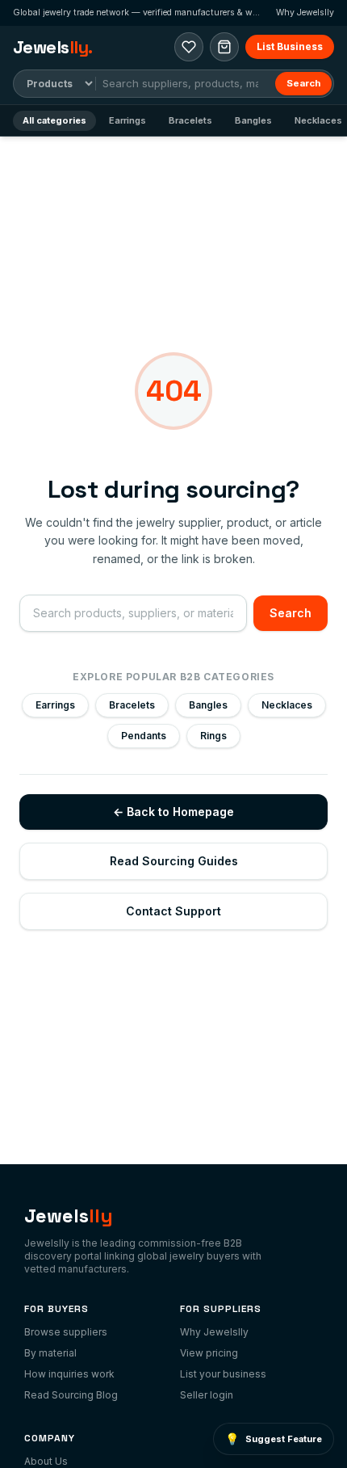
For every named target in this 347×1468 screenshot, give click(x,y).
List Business (290, 46)
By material (50, 1353)
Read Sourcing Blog (71, 1395)
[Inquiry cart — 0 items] (224, 46)
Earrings (127, 120)
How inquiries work (69, 1374)
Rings (213, 736)
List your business (223, 1374)
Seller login (206, 1395)
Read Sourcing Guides (174, 861)
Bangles (253, 120)
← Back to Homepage (173, 811)
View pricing (209, 1353)
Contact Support (173, 911)
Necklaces (286, 705)
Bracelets (190, 120)
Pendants (143, 736)
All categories (54, 120)
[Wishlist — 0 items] (188, 46)
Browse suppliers (65, 1332)
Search (303, 83)
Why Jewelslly (305, 12)
